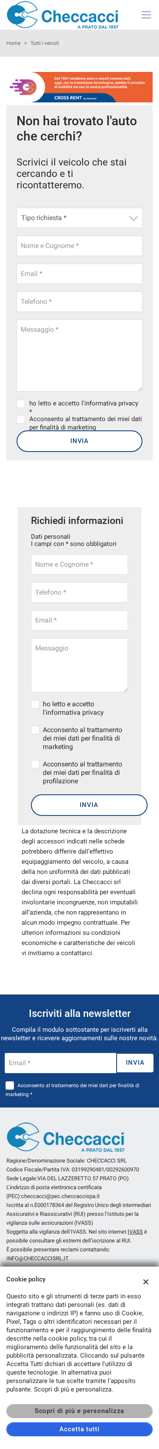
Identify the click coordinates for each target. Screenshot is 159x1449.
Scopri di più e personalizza (80, 1411)
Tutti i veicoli (45, 43)
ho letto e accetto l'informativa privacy (73, 708)
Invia (79, 441)
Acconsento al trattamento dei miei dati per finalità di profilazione (82, 772)
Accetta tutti (79, 1429)
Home (13, 43)
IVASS (135, 1232)
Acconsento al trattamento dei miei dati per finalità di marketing (82, 738)
